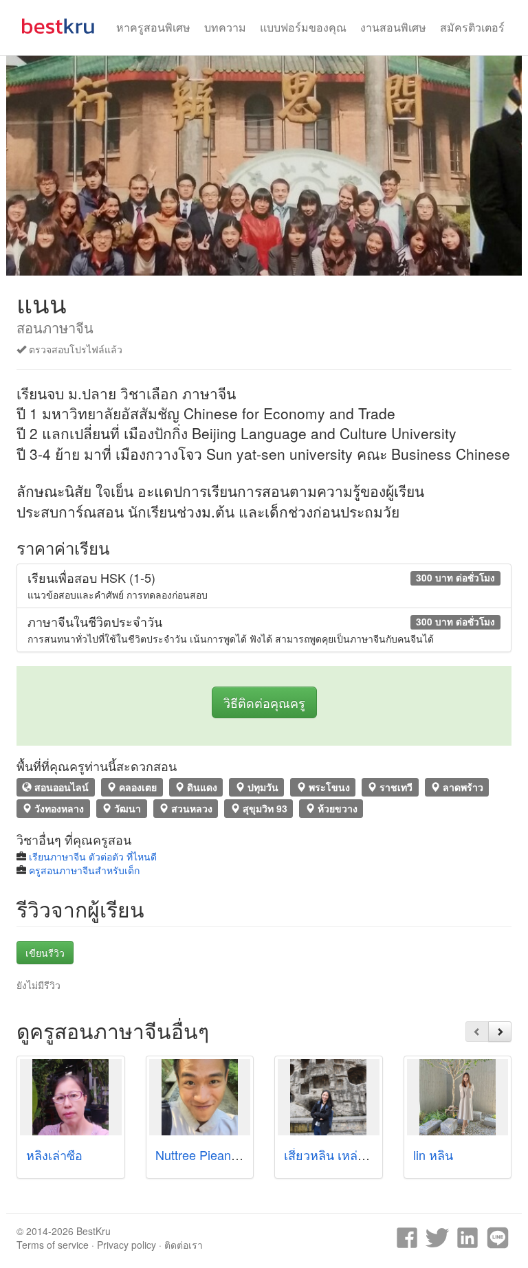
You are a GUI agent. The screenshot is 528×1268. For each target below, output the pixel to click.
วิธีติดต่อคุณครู (264, 702)
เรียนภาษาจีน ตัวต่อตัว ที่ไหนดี (93, 856)
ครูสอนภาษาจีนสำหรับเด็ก (84, 870)
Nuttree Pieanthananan (219, 1155)
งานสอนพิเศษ (393, 27)
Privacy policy (126, 1245)
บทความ (225, 27)
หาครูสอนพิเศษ (153, 27)
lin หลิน (433, 1155)
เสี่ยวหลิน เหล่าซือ (332, 1155)
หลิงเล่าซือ (54, 1155)
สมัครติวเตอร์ (472, 27)
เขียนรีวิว (45, 952)
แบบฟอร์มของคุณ (303, 27)
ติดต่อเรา (183, 1245)
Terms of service (52, 1245)
